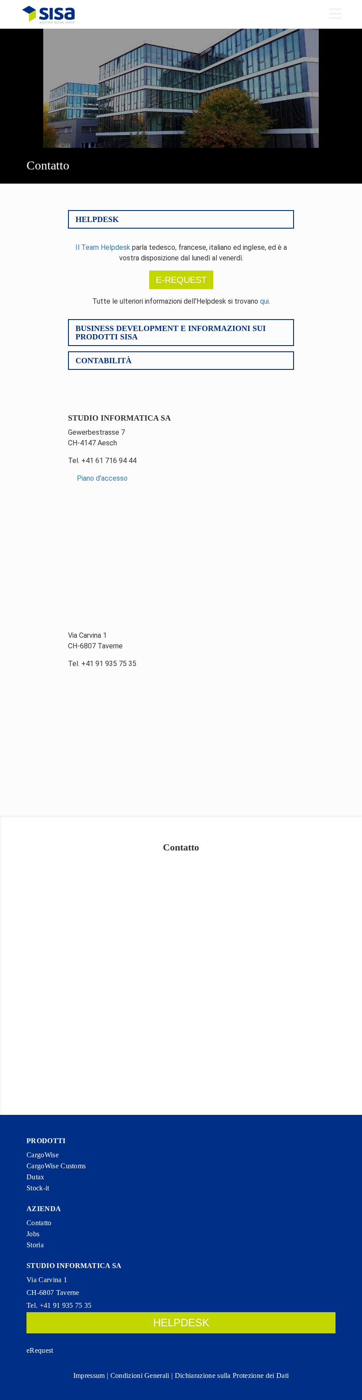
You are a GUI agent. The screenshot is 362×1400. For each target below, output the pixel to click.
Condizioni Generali (140, 1375)
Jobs (32, 1234)
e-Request (181, 280)
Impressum (89, 1375)
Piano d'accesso (101, 478)
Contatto (39, 1223)
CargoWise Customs (56, 1166)
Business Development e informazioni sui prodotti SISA (170, 333)
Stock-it (37, 1188)
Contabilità (103, 360)
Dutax (35, 1177)
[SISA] (48, 14)
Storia (35, 1245)
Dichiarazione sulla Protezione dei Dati (232, 1375)
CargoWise (42, 1155)
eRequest (39, 1350)
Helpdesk (97, 219)
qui (264, 301)
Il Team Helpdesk (102, 247)
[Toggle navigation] (335, 14)
